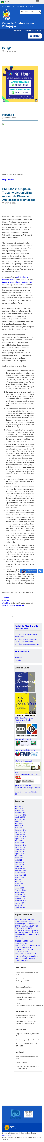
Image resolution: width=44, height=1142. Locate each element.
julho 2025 (19, 823)
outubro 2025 (20, 817)
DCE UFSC (18, 722)
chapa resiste (8, 179)
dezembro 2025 (20, 813)
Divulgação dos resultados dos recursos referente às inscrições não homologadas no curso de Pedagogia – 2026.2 (26, 957)
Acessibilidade (7, 7)
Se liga (6, 48)
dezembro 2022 (20, 868)
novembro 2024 (21, 832)
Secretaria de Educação (23, 785)
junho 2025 (19, 826)
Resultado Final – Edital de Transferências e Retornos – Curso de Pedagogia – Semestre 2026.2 (27, 921)
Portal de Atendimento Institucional (26, 627)
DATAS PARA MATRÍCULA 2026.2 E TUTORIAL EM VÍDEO (27, 927)
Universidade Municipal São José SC (26, 793)
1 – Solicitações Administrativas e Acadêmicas (26, 635)
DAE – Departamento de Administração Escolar (24, 719)
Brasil (7, 2)
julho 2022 (19, 879)
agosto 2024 (19, 838)
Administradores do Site (33, 31)
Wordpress (6, 1135)
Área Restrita (18, 31)
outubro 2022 (20, 873)
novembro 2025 (21, 815)
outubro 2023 (20, 849)
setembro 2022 (20, 875)
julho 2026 (19, 806)
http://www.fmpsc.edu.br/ (24, 761)
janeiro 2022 (19, 892)
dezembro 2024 (20, 830)
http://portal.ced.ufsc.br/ (23, 739)
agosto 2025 (19, 821)
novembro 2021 (21, 896)
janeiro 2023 (19, 866)
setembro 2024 (20, 836)
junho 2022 (19, 881)
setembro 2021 (20, 901)
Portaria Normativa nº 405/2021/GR (17, 282)
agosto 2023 (19, 853)
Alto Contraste (18, 7)
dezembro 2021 (20, 894)
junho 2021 (19, 905)
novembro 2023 (21, 847)
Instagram (18, 657)
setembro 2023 (20, 851)
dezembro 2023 (20, 845)
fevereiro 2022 (20, 890)
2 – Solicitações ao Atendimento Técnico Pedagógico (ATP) (26, 640)
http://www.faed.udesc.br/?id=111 (27, 750)
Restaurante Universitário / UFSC (27, 774)
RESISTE (8, 114)
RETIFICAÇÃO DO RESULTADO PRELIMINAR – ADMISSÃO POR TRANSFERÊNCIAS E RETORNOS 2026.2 (27, 933)
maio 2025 (19, 828)
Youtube (18, 660)
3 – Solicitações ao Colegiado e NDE (27, 644)
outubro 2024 (20, 834)
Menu (36, 35)
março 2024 (19, 843)
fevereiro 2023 (20, 864)
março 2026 (19, 811)
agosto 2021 (19, 903)
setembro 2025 (20, 819)
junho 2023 (19, 858)
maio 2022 (19, 883)
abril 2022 (18, 886)
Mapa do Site (30, 7)
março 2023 (19, 862)
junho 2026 (19, 808)
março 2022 (19, 888)
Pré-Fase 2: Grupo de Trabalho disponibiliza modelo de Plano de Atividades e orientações (18, 194)
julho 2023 (19, 856)
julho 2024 (19, 841)
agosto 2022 (19, 877)
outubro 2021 (20, 898)
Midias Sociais (22, 651)
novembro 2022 (21, 871)
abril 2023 (18, 860)
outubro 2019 (20, 907)
